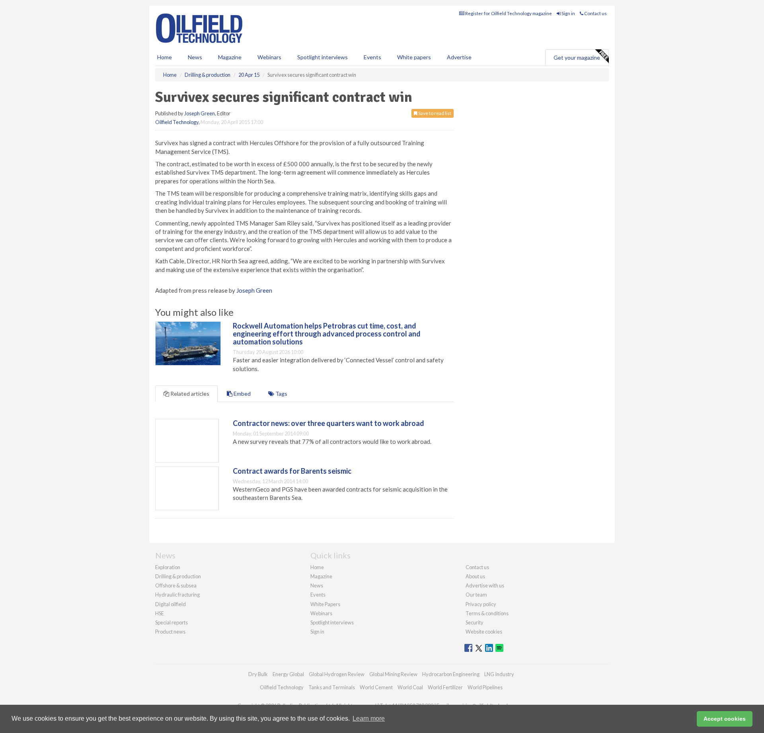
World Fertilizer (445, 687)
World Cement (376, 687)
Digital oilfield (170, 604)
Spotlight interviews (322, 57)
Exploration (167, 567)
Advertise (459, 57)
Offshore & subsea (176, 585)
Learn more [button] (369, 718)
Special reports (171, 622)
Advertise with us (485, 585)
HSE (159, 613)
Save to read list (434, 113)
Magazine (230, 57)
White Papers (325, 604)
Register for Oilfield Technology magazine (508, 13)
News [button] (195, 57)
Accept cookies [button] (725, 719)
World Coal (410, 687)
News (316, 585)
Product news (170, 631)
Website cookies (484, 631)
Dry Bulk (258, 674)
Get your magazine (577, 57)
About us (475, 576)
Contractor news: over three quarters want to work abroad (328, 423)
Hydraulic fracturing (177, 594)
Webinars (269, 57)
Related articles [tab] (189, 393)
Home (164, 57)
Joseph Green (199, 113)
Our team (476, 594)
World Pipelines (485, 687)
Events (372, 57)
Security (474, 622)
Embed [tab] (241, 393)
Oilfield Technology (177, 122)
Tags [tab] (280, 393)
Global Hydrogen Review (336, 674)
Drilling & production (178, 576)
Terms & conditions (487, 613)
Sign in (568, 13)
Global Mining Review (393, 674)
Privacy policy (481, 604)
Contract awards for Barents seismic (292, 471)
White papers (414, 57)
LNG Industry (499, 674)
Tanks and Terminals (331, 687)
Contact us (595, 13)
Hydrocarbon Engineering (450, 674)
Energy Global (288, 674)
